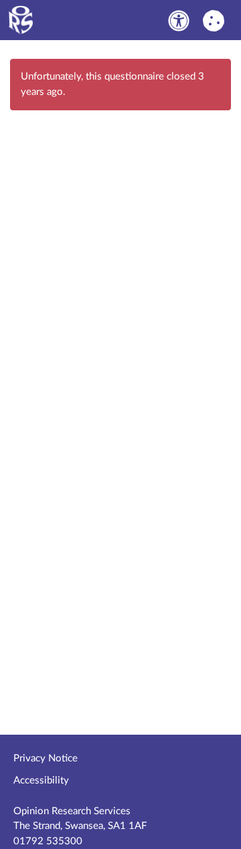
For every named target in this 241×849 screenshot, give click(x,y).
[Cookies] (213, 20)
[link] (178, 20)
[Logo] (85, 20)
